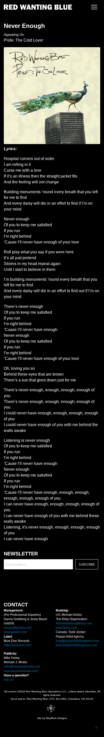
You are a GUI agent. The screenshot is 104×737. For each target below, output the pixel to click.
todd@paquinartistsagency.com (77, 641)
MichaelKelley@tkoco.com (74, 623)
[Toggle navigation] (92, 7)
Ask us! (9, 679)
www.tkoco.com (66, 627)
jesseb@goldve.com (18, 627)
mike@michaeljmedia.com (22, 666)
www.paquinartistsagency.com (76, 645)
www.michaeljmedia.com (21, 671)
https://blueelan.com (17, 645)
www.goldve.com (15, 632)
